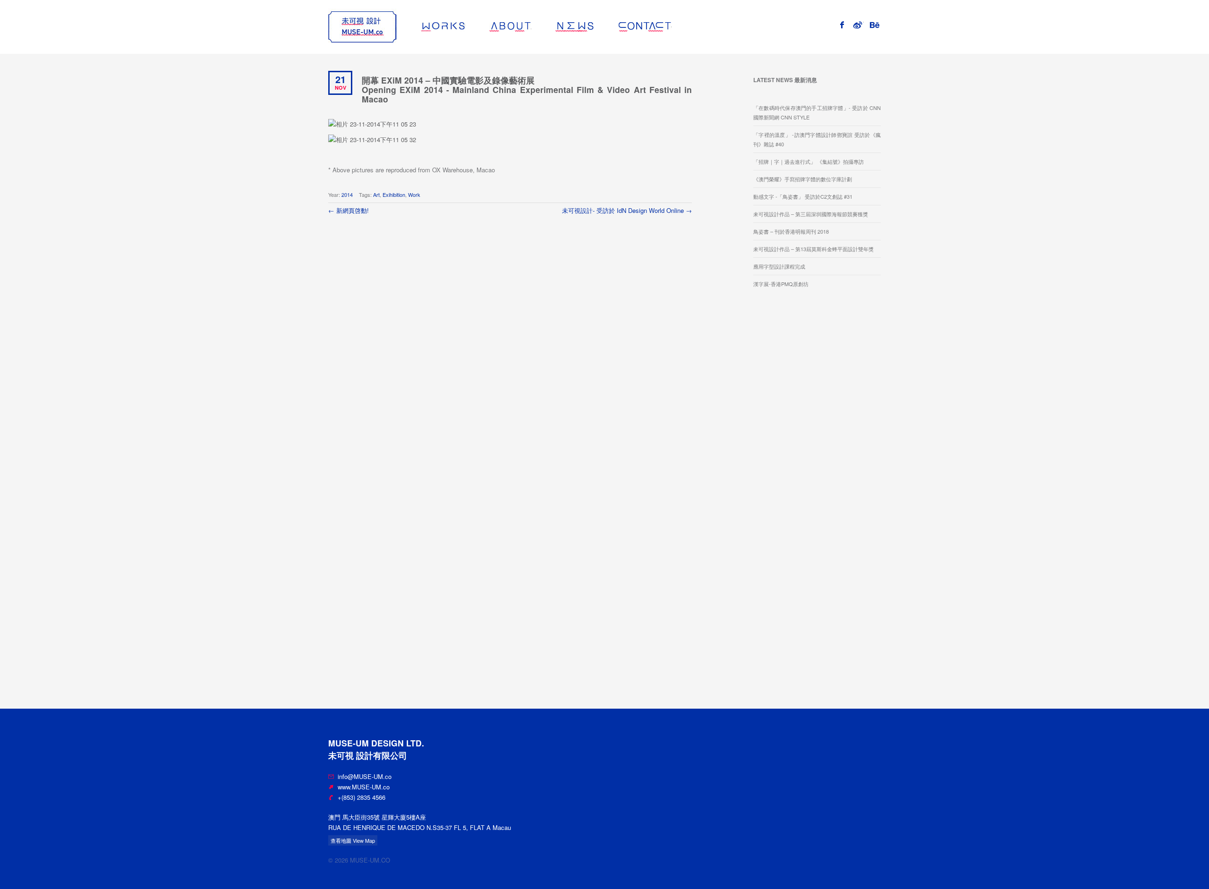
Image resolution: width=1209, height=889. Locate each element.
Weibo (863, 23)
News (594, 26)
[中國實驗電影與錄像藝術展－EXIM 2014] (372, 123)
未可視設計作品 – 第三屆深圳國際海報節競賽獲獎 (810, 214)
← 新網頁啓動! (348, 210)
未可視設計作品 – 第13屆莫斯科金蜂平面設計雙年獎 (813, 249)
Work (414, 194)
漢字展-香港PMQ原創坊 (781, 284)
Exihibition (394, 194)
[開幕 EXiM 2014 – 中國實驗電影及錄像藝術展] (372, 139)
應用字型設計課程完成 (779, 266)
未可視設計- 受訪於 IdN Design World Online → (627, 210)
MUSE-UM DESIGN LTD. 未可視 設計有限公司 (362, 27)
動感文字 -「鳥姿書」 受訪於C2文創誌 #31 (802, 196)
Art (376, 194)
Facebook (846, 23)
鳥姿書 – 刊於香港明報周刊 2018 (791, 231)
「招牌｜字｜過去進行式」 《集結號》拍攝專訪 (808, 161)
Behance (880, 23)
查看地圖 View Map (353, 840)
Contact (671, 26)
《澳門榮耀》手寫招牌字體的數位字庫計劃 (802, 179)
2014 (347, 194)
